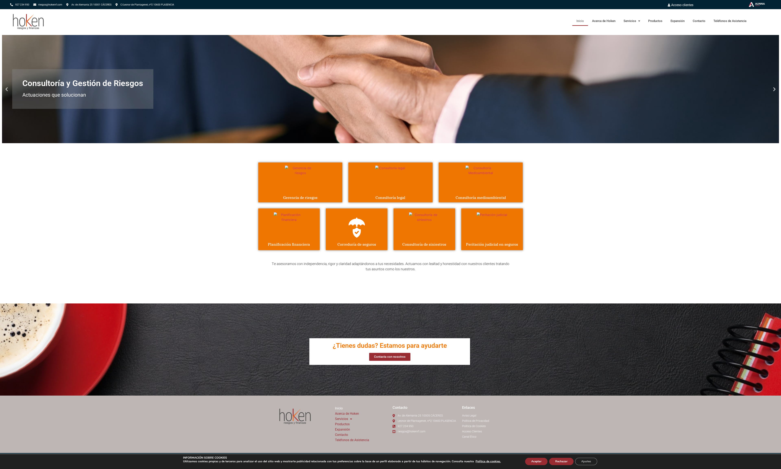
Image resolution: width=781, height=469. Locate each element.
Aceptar (536, 461)
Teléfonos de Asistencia (729, 21)
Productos (655, 21)
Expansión (678, 21)
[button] (6, 89)
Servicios (630, 21)
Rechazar (561, 461)
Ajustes (586, 461)
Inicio (580, 21)
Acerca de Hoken (603, 21)
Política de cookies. (488, 461)
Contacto (699, 21)
